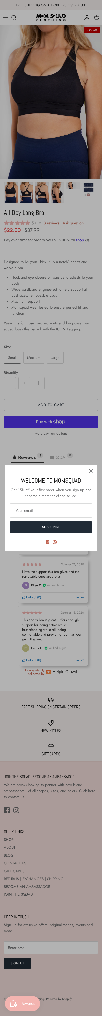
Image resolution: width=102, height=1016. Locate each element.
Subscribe (51, 527)
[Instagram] (55, 542)
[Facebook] (47, 542)
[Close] (90, 470)
